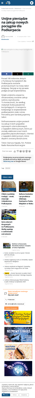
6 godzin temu (9, 257)
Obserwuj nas (8, 161)
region (8, 168)
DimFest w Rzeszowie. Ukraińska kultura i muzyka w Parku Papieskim (21, 245)
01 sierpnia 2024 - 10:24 (23, 36)
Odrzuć (15, 395)
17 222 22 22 (11, 299)
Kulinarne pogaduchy (6, 189)
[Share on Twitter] (17, 73)
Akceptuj (6, 395)
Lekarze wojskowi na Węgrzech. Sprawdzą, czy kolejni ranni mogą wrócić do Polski (17, 267)
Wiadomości (5, 39)
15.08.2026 (4, 206)
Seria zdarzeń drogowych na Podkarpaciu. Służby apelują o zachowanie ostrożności (7, 228)
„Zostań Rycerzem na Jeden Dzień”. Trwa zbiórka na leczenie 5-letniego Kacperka (18, 274)
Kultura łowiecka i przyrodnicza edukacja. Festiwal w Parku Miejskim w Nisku (26, 199)
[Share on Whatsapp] (28, 73)
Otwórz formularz (11, 308)
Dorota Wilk (9, 36)
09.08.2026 (22, 206)
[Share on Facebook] (6, 73)
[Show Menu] (2, 3)
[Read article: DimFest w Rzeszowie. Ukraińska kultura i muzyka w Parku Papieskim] (7, 245)
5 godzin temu (16, 250)
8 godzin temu (9, 270)
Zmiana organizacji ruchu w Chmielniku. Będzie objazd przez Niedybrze (18, 260)
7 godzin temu (9, 263)
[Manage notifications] (3, 394)
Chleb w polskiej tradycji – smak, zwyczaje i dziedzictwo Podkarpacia (7, 199)
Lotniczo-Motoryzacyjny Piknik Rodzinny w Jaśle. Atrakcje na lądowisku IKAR (16, 281)
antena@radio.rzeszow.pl (16, 304)
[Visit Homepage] (8, 3)
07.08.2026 (4, 237)
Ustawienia (24, 395)
